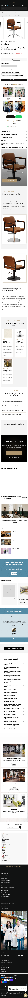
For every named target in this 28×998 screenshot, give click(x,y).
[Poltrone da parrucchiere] (14, 750)
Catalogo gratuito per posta (6, 894)
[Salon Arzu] (6, 534)
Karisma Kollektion (19, 428)
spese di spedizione (5, 56)
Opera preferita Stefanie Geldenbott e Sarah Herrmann (14, 522)
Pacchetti (10, 993)
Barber (18, 993)
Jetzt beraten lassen (9, 180)
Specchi (11, 992)
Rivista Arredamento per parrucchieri (7, 887)
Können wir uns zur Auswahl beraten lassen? (12, 414)
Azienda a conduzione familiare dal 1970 (8, 903)
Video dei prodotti (4, 878)
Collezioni (5, 41)
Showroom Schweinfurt (5, 892)
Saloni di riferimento (4, 873)
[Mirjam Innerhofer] (6, 542)
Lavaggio (19, 992)
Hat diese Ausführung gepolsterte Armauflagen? (12, 401)
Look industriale (11, 41)
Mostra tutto (24, 497)
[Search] (25, 8)
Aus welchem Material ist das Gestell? (10, 406)
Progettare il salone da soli (5, 880)
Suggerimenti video (4, 876)
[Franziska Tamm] (6, 551)
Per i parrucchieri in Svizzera (6, 905)
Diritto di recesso (4, 965)
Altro (6, 993)
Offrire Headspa (4, 885)
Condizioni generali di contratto (6, 960)
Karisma (8, 581)
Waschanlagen (14, 431)
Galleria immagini (4, 875)
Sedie (15, 992)
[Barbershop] (14, 775)
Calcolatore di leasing (5, 896)
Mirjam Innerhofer (15, 540)
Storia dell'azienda (4, 908)
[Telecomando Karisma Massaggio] (9, 592)
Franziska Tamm (15, 548)
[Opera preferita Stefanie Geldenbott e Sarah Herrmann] (14, 511)
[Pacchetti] (14, 800)
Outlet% (14, 993)
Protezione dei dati (4, 964)
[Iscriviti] (20, 827)
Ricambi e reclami (4, 898)
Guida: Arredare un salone (5, 882)
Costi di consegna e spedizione (6, 962)
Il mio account (3, 971)
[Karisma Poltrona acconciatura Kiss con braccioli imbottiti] (9, 481)
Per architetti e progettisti (5, 906)
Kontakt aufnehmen (14, 457)
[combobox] (14, 8)
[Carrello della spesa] (23, 5)
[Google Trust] (9, 986)
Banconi (23, 992)
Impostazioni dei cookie (5, 967)
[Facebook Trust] (19, 986)
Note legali (3, 969)
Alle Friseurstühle (8, 428)
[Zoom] (22, 37)
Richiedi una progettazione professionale (8, 884)
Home (2, 41)
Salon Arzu (14, 531)
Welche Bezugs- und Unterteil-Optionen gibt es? (12, 410)
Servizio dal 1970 (4, 995)
